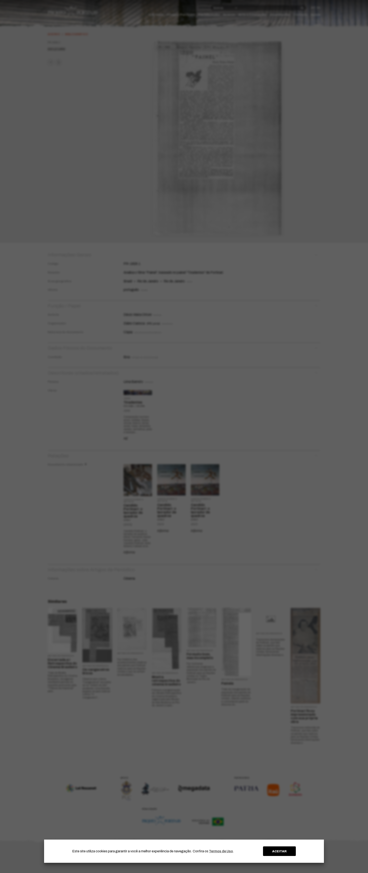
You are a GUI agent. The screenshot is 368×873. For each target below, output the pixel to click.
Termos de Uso (221, 851)
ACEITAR (279, 851)
